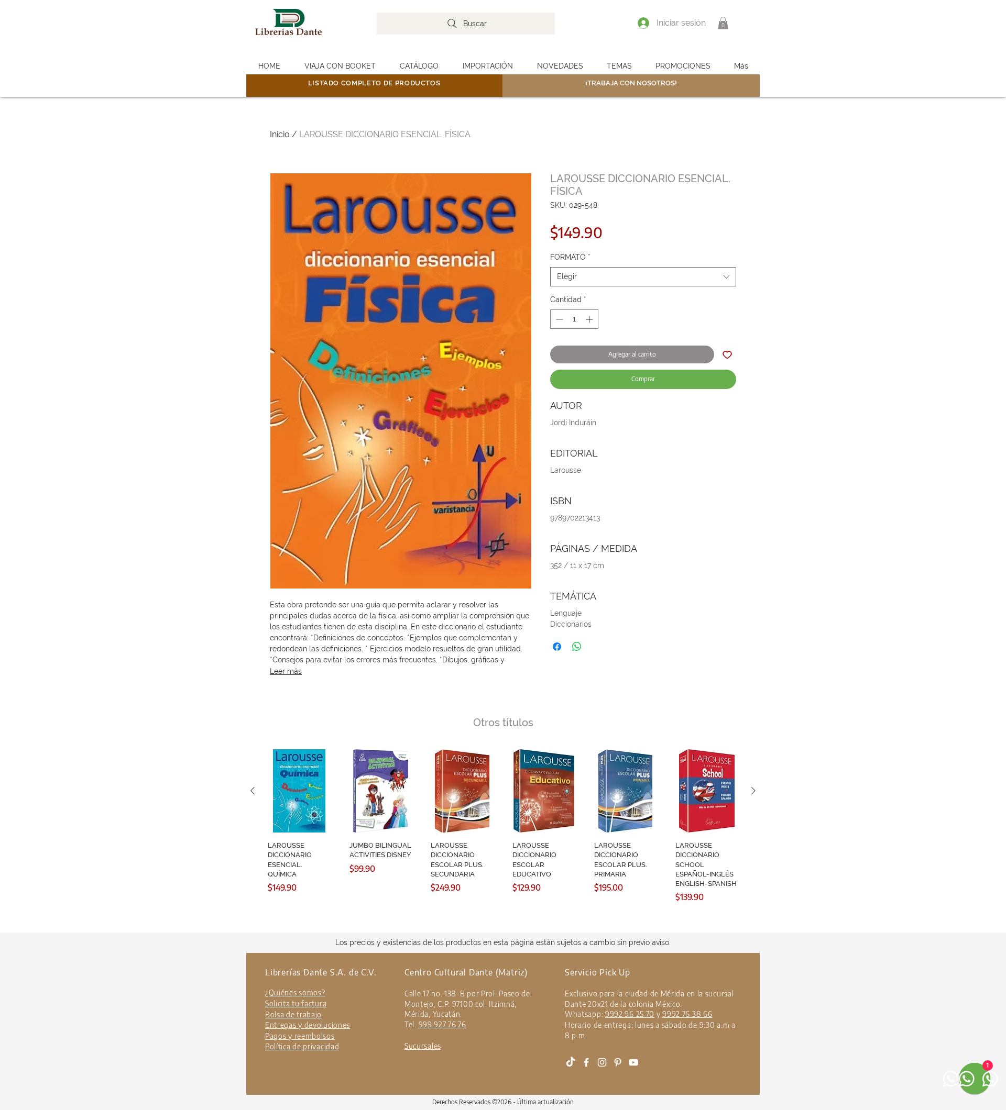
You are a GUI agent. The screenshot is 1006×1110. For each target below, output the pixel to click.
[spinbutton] (574, 319)
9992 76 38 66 (687, 1013)
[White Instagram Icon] (602, 1062)
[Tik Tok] (570, 1062)
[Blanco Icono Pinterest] (618, 1062)
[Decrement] (558, 319)
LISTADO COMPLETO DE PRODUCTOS (374, 83)
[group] (503, 839)
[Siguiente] (753, 790)
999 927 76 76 (442, 1024)
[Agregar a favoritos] (727, 354)
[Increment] (590, 319)
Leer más (286, 671)
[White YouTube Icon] (633, 1062)
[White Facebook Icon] (586, 1062)
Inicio (280, 134)
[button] (723, 23)
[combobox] (643, 277)
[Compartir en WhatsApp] (577, 646)
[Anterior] (252, 790)
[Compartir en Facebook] (557, 646)
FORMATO (570, 257)
